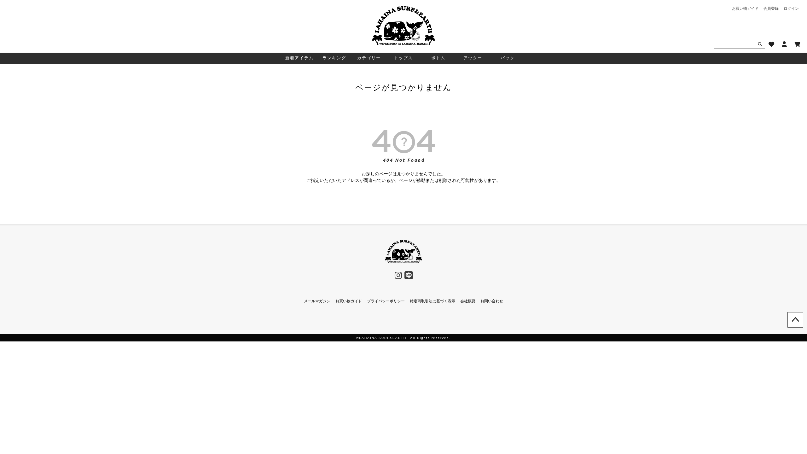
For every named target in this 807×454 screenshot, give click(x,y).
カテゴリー (369, 58)
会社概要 (467, 301)
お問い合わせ (491, 301)
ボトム (438, 58)
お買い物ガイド (745, 8)
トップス (403, 58)
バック (508, 58)
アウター (472, 58)
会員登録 (771, 8)
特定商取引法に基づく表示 (432, 301)
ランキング (334, 58)
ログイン (791, 8)
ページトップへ (795, 320)
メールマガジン (317, 301)
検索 (760, 44)
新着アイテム (299, 58)
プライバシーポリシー (386, 301)
